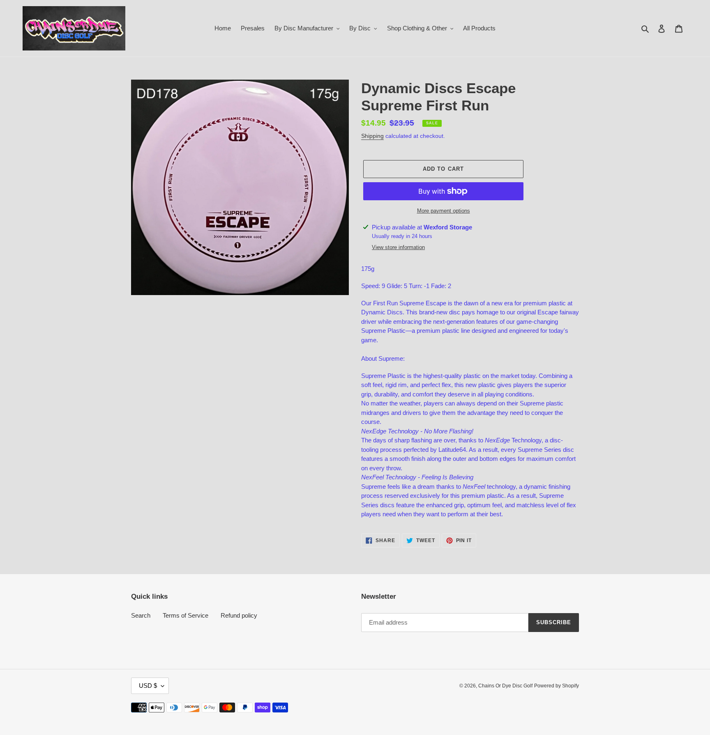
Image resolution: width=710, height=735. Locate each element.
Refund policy (239, 615)
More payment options (443, 211)
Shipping (372, 136)
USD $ (148, 685)
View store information (398, 247)
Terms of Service (185, 615)
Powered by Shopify (556, 686)
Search (140, 615)
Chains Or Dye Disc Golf (505, 686)
